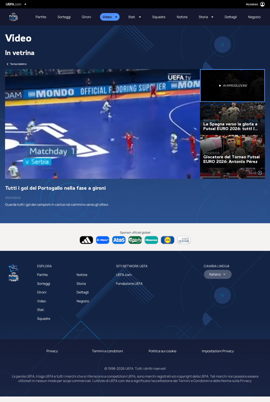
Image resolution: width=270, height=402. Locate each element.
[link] (41, 17)
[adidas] (86, 240)
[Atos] (119, 240)
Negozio (83, 301)
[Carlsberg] (135, 240)
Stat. (41, 309)
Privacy (52, 351)
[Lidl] (167, 240)
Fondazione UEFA (129, 283)
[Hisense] (151, 240)
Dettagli (83, 292)
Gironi (41, 292)
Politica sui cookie (162, 351)
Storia (81, 283)
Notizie (82, 274)
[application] (102, 124)
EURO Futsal (14, 17)
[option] (232, 85)
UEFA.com (124, 274)
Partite (42, 274)
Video (41, 301)
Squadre (43, 318)
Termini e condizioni (107, 351)
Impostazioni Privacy (218, 351)
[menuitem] (41, 17)
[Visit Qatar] (184, 240)
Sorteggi (43, 283)
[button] (110, 17)
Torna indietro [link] (18, 64)
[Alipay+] (102, 240)
